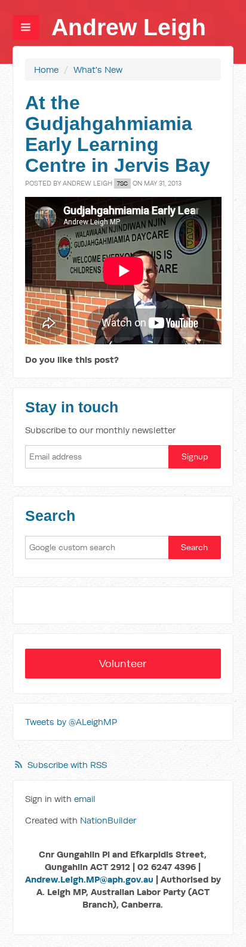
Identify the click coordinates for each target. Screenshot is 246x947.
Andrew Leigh (128, 27)
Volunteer (123, 663)
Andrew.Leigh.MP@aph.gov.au (89, 879)
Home (46, 69)
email (85, 798)
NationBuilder (108, 820)
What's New (97, 69)
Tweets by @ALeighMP (71, 721)
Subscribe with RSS (67, 764)
